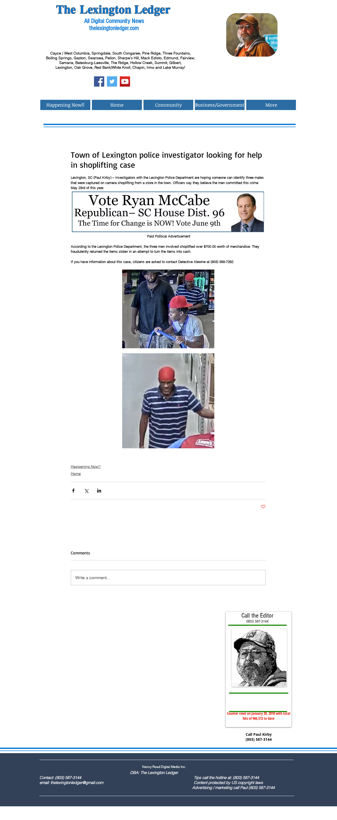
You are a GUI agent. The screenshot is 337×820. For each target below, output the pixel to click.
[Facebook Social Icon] (99, 81)
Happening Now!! (86, 466)
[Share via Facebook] (73, 490)
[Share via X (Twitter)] (86, 490)
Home (76, 473)
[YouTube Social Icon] (125, 81)
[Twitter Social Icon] (112, 81)
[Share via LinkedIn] (99, 490)
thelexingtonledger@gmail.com (77, 782)
